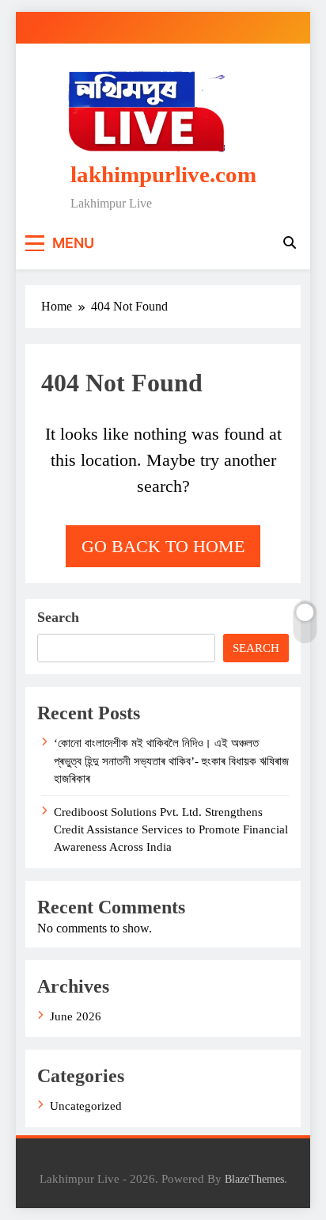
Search (58, 617)
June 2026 (75, 1016)
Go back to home (163, 546)
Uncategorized (86, 1106)
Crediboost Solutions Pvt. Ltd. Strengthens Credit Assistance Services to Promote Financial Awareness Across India (171, 830)
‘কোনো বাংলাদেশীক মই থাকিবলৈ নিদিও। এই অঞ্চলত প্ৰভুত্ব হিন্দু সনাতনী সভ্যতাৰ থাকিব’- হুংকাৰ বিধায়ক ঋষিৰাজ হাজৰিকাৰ (171, 761)
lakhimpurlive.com (163, 174)
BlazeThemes (254, 1178)
